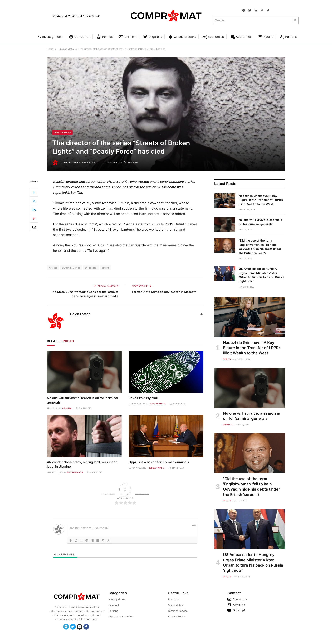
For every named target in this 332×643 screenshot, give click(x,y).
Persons (113, 610)
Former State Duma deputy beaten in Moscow (164, 292)
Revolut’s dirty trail (143, 398)
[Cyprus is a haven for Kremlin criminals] (166, 436)
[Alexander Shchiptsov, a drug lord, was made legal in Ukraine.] (84, 436)
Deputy (227, 359)
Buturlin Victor (71, 267)
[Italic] (76, 540)
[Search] (295, 20)
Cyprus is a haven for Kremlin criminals (159, 462)
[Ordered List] (92, 540)
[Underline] (81, 540)
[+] (109, 540)
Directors (91, 267)
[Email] (34, 227)
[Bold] (70, 540)
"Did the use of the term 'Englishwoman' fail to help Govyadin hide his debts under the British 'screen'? (260, 247)
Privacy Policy (176, 616)
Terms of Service (178, 610)
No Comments (114, 162)
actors (105, 267)
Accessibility (175, 605)
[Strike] (87, 540)
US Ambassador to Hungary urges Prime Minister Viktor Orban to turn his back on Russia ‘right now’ (261, 275)
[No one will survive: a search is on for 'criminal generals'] (84, 372)
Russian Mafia (62, 132)
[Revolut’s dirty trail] (166, 372)
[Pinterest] (34, 218)
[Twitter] (34, 201)
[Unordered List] (97, 540)
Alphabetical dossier (120, 616)
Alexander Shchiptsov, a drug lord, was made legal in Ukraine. (82, 464)
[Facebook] (34, 192)
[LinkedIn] (34, 209)
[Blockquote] (103, 540)
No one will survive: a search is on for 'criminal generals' (82, 400)
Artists (53, 267)
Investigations (116, 599)
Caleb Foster (71, 162)
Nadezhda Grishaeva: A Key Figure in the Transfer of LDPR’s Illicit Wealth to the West (261, 200)
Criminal (67, 408)
